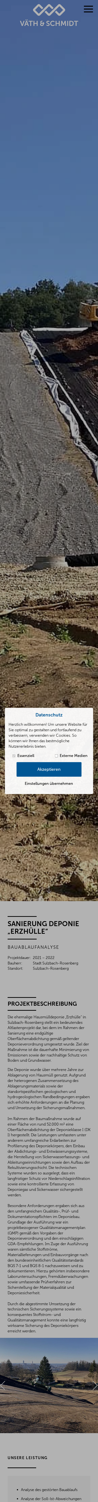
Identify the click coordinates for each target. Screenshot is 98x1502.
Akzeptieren (49, 769)
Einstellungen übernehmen (49, 783)
